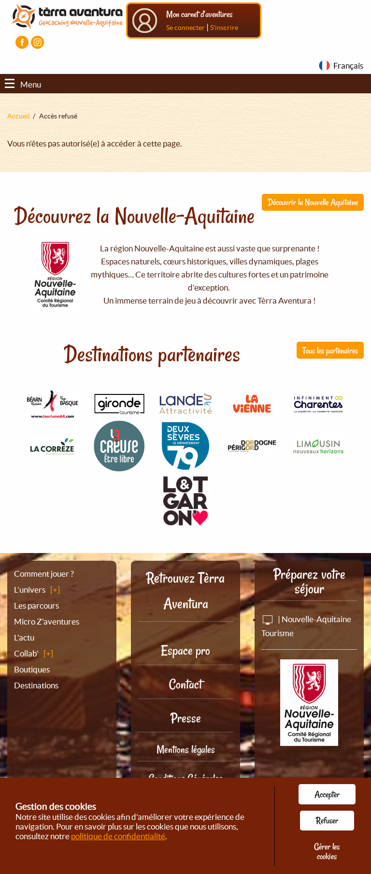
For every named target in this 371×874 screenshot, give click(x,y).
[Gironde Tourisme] (119, 408)
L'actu (24, 637)
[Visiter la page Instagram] (37, 42)
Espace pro (185, 650)
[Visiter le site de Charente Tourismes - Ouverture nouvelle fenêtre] (318, 408)
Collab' (26, 653)
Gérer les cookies (327, 851)
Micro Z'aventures (46, 621)
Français (348, 65)
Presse (186, 718)
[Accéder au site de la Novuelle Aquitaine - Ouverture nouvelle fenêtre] (309, 739)
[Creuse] (119, 466)
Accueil (18, 116)
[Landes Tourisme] (185, 408)
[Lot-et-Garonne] (185, 524)
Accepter (327, 794)
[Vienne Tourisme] (252, 414)
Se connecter (185, 27)
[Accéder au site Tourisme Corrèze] (53, 450)
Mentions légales (186, 749)
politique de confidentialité (118, 836)
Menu (30, 84)
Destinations (36, 685)
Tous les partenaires (330, 350)
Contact (185, 684)
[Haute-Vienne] (318, 451)
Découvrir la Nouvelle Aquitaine (313, 202)
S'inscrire (224, 27)
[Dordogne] (252, 447)
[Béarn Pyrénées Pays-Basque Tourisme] (53, 413)
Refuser (327, 820)
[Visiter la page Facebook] (22, 42)
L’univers (29, 589)
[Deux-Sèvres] (185, 466)
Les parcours (36, 605)
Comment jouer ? (44, 573)
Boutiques (32, 669)
